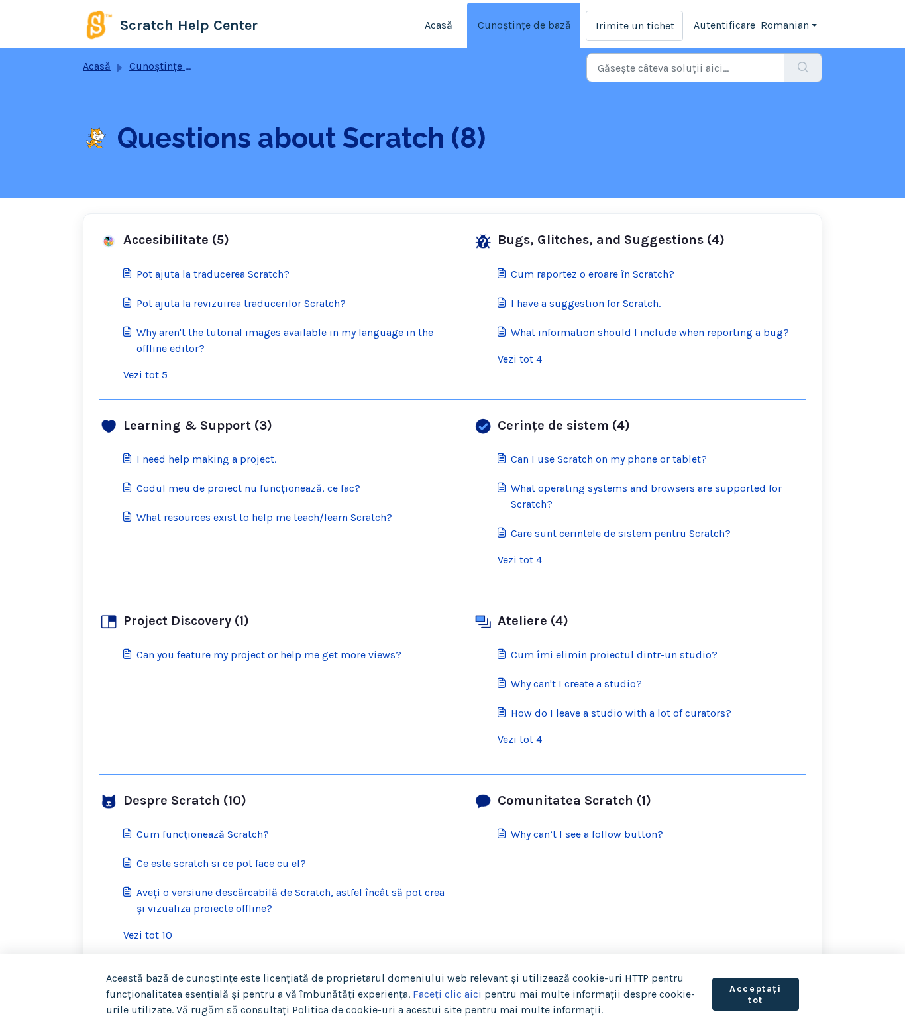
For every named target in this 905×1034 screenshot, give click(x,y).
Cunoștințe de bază (524, 25)
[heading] (273, 240)
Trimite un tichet (634, 25)
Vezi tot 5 (145, 375)
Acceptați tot (755, 994)
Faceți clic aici (447, 994)
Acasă (438, 25)
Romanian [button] (785, 25)
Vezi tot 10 (147, 935)
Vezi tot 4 (520, 359)
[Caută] (803, 67)
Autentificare (724, 25)
